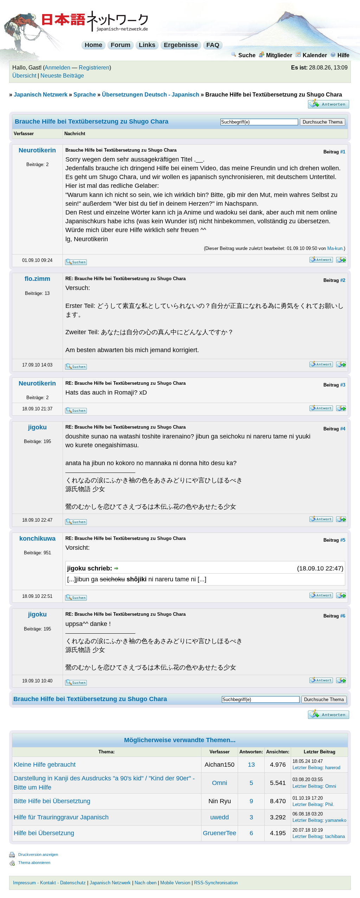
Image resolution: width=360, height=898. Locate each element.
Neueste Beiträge (62, 76)
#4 (342, 428)
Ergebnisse (181, 44)
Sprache (84, 95)
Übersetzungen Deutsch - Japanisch (150, 95)
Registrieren (94, 68)
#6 (342, 616)
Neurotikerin (37, 150)
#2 (342, 280)
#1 (342, 151)
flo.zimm (37, 278)
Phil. (329, 804)
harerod (332, 767)
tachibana (335, 836)
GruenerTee (219, 833)
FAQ (212, 44)
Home (93, 44)
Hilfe (343, 55)
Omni (219, 782)
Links (147, 44)
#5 (342, 540)
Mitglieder (279, 55)
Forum (120, 44)
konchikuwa (37, 538)
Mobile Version (175, 882)
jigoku (37, 427)
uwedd (219, 817)
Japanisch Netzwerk (41, 95)
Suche (247, 55)
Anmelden (57, 68)
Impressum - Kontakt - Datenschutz (49, 882)
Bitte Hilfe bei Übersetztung (52, 801)
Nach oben (145, 882)
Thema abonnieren (34, 862)
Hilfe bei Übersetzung (44, 833)
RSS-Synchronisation (216, 882)
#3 (342, 385)
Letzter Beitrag (307, 767)
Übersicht (24, 76)
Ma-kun (334, 248)
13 (251, 764)
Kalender (315, 55)
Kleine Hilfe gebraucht (45, 764)
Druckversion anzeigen (38, 854)
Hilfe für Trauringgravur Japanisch (61, 817)
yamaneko (335, 820)
